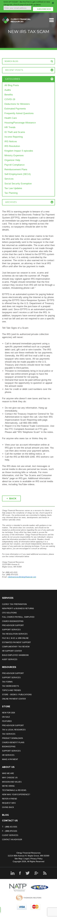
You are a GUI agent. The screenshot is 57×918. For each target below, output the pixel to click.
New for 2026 (8, 713)
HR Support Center (12, 651)
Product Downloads (12, 738)
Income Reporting (13, 136)
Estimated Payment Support (16, 642)
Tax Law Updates (13, 188)
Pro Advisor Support (13, 625)
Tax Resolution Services (15, 634)
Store (6, 706)
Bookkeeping (8, 747)
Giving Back (8, 807)
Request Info (9, 803)
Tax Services (8, 734)
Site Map (18, 858)
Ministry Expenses (14, 155)
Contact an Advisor (12, 840)
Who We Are (8, 773)
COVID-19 (9, 99)
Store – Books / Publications (17, 695)
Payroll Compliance (14, 165)
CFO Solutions (9, 613)
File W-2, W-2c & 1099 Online (15, 638)
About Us (8, 767)
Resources (9, 667)
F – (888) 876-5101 (9, 831)
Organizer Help (12, 160)
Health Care (10, 118)
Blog (5, 815)
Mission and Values (12, 782)
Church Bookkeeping (13, 621)
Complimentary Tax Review (15, 647)
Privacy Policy (36, 858)
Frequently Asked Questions (19, 113)
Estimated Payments (15, 108)
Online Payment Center (14, 699)
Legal (26, 858)
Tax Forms (7, 682)
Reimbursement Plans (15, 169)
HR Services (8, 755)
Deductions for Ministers (17, 104)
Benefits (8, 94)
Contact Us (10, 820)
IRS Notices (10, 141)
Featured (7, 721)
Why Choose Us (10, 778)
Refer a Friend (9, 799)
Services (9, 179)
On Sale (6, 717)
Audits (7, 90)
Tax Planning (11, 193)
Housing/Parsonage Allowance (20, 122)
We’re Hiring (8, 786)
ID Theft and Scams (14, 132)
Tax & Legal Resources (14, 730)
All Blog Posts (11, 85)
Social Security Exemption (18, 183)
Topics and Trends (11, 690)
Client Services (10, 835)
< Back (11, 498)
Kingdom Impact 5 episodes (18, 150)
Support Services (11, 630)
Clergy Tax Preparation (14, 604)
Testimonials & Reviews (14, 790)
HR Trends (9, 127)
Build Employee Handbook (15, 655)
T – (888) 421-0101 (9, 827)
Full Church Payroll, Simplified (18, 617)
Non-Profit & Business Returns (18, 608)
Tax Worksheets (10, 686)
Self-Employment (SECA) (17, 174)
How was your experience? (16, 794)
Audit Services (9, 659)
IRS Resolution (12, 146)
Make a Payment (10, 759)
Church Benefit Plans (13, 742)
